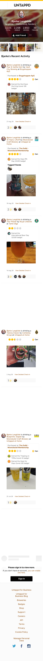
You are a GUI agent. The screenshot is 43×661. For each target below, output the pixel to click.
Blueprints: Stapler (14, 437)
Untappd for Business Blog (21, 595)
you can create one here (29, 571)
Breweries (21, 600)
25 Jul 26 (10, 496)
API (21, 620)
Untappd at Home (22, 335)
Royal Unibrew (26, 221)
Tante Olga (13, 224)
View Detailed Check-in (23, 121)
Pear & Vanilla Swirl (15, 67)
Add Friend (20, 35)
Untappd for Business (21, 590)
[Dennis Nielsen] (15, 127)
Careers (21, 616)
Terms (21, 624)
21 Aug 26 (10, 121)
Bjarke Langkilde (13, 65)
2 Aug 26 (10, 374)
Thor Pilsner (12, 221)
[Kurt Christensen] (19, 127)
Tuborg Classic (13, 333)
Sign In (21, 579)
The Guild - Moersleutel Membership (18, 149)
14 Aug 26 (10, 270)
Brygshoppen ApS (27, 76)
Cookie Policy (21, 632)
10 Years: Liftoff (13, 140)
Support (21, 612)
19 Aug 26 (10, 203)
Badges (21, 604)
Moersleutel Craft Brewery (18, 439)
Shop (21, 608)
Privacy (21, 628)
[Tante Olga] (15, 276)
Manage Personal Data (21, 639)
